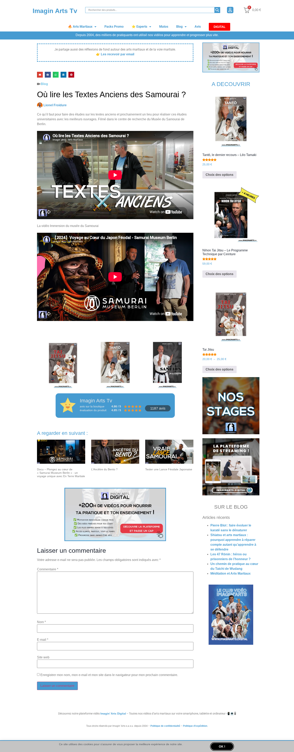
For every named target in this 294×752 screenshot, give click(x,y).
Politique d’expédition (195, 726)
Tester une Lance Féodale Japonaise (168, 469)
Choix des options (219, 174)
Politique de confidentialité (165, 726)
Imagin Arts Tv (55, 10)
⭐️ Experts (139, 26)
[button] (40, 75)
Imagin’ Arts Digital (113, 713)
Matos (163, 26)
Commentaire (47, 569)
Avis (198, 26)
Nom (41, 622)
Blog (179, 26)
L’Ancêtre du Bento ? (104, 469)
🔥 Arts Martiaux (80, 26)
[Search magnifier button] (217, 10)
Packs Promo (114, 26)
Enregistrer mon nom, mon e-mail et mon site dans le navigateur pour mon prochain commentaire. (109, 675)
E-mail (42, 639)
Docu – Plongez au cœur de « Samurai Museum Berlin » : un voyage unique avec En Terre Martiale (61, 473)
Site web (43, 657)
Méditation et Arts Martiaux (230, 573)
